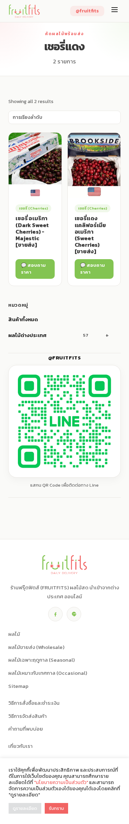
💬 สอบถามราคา (33, 269)
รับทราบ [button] (56, 808)
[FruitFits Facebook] (55, 614)
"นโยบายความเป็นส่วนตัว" (61, 782)
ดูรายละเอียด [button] (25, 808)
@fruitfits (87, 10)
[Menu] (114, 11)
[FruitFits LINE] (74, 614)
